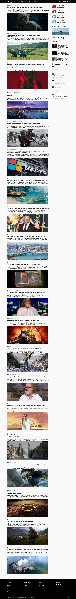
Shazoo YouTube (42, 585)
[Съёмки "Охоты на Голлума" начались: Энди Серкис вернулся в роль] (28, 22)
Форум (35, 1)
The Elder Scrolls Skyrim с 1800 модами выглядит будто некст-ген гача (63, 59)
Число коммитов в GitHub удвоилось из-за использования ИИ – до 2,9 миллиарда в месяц (59, 99)
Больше (30, 1)
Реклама (8, 586)
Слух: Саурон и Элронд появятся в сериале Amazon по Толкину (23, 320)
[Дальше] (14, 577)
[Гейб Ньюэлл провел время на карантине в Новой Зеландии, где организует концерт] (28, 392)
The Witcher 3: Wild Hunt (62, 44)
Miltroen (9, 33)
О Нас (8, 584)
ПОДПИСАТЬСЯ (60, 7)
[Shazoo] (9, 2)
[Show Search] (60, 1)
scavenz (9, 519)
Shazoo (40, 584)
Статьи (26, 1)
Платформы (21, 1)
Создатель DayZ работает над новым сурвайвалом (20, 521)
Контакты (9, 587)
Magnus (9, 374)
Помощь (8, 590)
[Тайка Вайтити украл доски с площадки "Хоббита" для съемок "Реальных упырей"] (28, 223)
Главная (8, 585)
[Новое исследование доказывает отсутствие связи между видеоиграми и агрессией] (28, 421)
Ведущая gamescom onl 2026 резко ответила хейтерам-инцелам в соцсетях (59, 77)
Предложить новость (27, 586)
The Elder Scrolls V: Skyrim (62, 57)
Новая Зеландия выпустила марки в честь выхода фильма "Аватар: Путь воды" (27, 180)
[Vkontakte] (60, 584)
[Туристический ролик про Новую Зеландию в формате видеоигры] (28, 362)
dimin (55, 73)
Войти (64, 1)
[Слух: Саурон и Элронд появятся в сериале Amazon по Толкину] (28, 335)
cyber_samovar (10, 121)
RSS (7, 591)
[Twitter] (58, 584)
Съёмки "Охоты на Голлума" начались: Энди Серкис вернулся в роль (24, 7)
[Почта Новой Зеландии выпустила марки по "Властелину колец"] (28, 279)
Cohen (9, 92)
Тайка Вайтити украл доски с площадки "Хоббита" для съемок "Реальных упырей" (28, 208)
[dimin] (53, 74)
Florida (53, 36)
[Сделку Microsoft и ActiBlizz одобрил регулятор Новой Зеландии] (28, 138)
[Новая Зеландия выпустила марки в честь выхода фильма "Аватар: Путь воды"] (28, 195)
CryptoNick (10, 346)
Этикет (8, 589)
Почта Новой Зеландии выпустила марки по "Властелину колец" (23, 264)
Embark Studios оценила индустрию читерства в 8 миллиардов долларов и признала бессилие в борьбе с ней (60, 91)
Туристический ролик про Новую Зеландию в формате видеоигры (24, 348)
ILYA (9, 5)
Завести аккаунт (26, 584)
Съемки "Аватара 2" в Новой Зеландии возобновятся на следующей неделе (26, 464)
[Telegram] (56, 584)
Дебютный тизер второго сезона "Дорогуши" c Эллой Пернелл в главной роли (59, 84)
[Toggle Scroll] (68, 1)
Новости (15, 1)
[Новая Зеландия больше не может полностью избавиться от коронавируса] (28, 251)
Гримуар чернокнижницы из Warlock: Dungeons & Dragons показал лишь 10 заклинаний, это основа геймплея (60, 70)
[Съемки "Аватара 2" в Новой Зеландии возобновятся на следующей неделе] (28, 478)
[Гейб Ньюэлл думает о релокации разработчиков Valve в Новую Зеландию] (28, 307)
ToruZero (56, 80)
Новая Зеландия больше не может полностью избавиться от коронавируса (26, 236)
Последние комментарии (61, 64)
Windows (59, 51)
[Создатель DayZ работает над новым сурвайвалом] (28, 536)
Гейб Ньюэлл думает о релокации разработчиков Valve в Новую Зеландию (26, 292)
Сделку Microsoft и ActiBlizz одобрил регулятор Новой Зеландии (23, 123)
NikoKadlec (10, 433)
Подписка (25, 585)
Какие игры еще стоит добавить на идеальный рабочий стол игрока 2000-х (63, 53)
